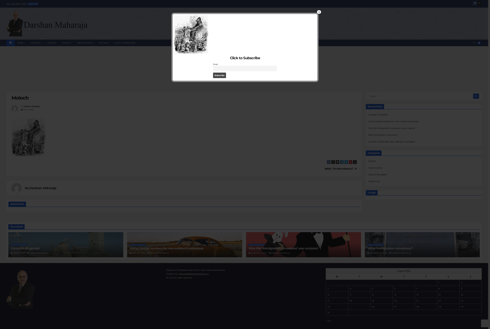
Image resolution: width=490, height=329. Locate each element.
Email (215, 64)
